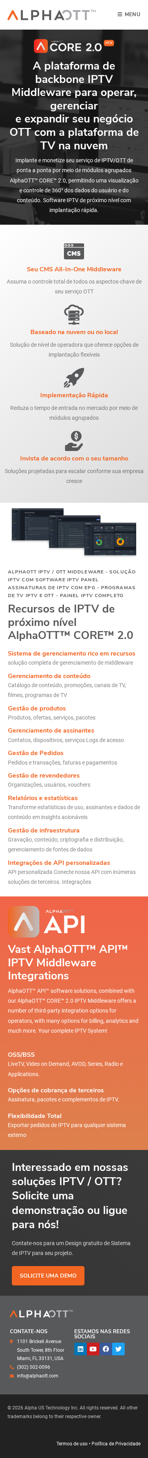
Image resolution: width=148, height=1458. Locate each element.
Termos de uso (72, 1444)
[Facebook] (105, 1349)
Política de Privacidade (116, 1444)
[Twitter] (118, 1349)
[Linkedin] (80, 1349)
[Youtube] (93, 1349)
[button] (109, 43)
